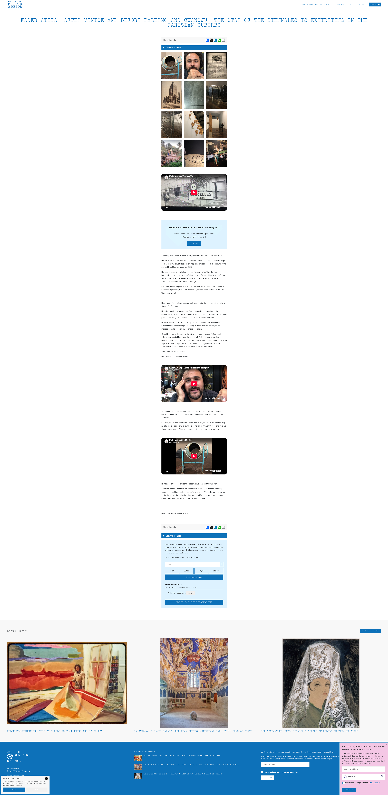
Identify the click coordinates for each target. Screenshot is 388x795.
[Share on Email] (223, 40)
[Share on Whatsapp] (219, 40)
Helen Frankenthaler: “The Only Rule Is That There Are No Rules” (55, 731)
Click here (194, 243)
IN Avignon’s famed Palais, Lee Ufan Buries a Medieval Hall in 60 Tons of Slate (193, 731)
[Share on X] (211, 40)
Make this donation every (177, 593)
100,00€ (201, 571)
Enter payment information (194, 602)
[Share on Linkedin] (215, 40)
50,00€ (186, 571)
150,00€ (216, 571)
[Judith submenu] (365, 4)
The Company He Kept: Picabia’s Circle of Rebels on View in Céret (309, 731)
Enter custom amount (194, 577)
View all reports (370, 630)
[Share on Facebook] (207, 40)
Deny (36, 789)
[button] (46, 779)
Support (373, 4)
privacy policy (292, 772)
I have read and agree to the (281, 772)
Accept (14, 789)
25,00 (172, 571)
